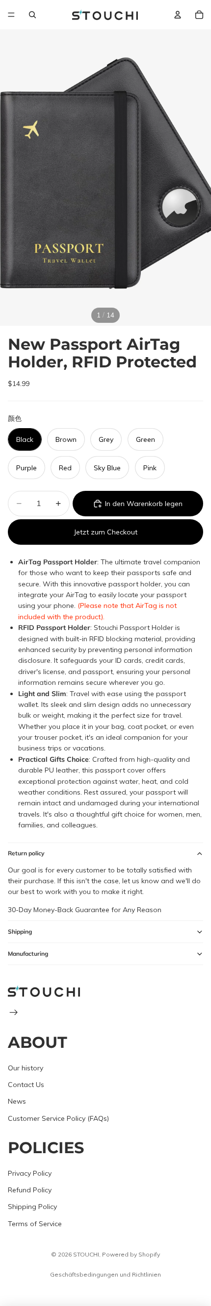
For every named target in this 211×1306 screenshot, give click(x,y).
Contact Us (26, 1084)
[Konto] (177, 14)
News (17, 1101)
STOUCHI (86, 1254)
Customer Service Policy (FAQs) (58, 1118)
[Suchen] (32, 14)
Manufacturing (28, 953)
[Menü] (11, 14)
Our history (25, 1068)
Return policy (26, 853)
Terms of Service (35, 1223)
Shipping (20, 931)
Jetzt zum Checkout (105, 532)
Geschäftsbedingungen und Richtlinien (105, 1274)
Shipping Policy (32, 1207)
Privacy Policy (30, 1173)
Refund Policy (30, 1189)
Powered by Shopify (131, 1254)
